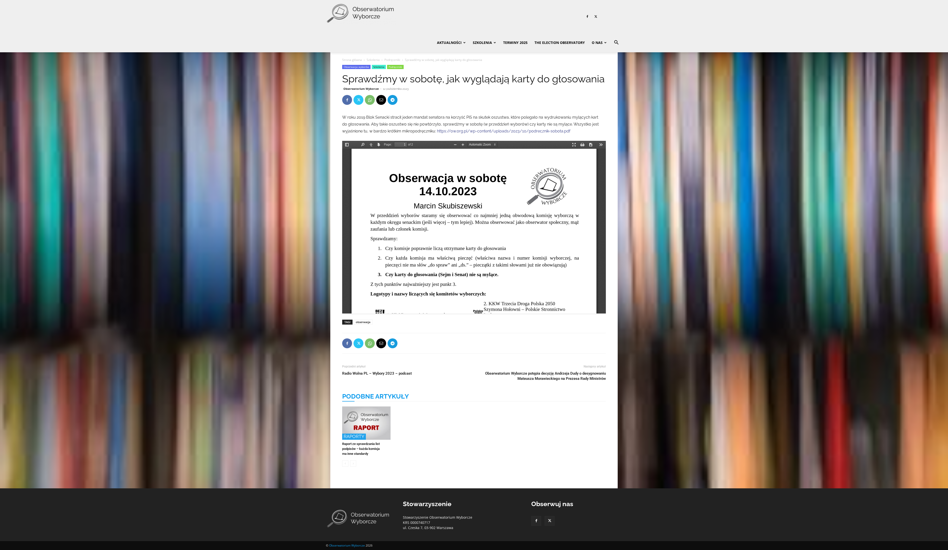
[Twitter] (595, 16)
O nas (597, 42)
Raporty (354, 436)
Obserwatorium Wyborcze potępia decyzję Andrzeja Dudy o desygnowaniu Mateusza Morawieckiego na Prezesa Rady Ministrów (545, 376)
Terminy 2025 (515, 42)
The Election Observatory (559, 42)
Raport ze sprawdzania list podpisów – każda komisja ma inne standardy (361, 449)
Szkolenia (482, 42)
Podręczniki (392, 60)
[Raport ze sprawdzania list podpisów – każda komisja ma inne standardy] (366, 423)
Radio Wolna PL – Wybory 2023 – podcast (377, 373)
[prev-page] (345, 463)
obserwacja (363, 322)
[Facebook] (587, 16)
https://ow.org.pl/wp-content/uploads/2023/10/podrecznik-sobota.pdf (503, 131)
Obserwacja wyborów (356, 67)
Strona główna (352, 60)
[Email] (381, 100)
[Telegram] (392, 100)
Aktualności (449, 42)
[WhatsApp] (370, 100)
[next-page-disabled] (353, 463)
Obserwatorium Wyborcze (361, 89)
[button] (616, 43)
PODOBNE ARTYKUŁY (375, 396)
